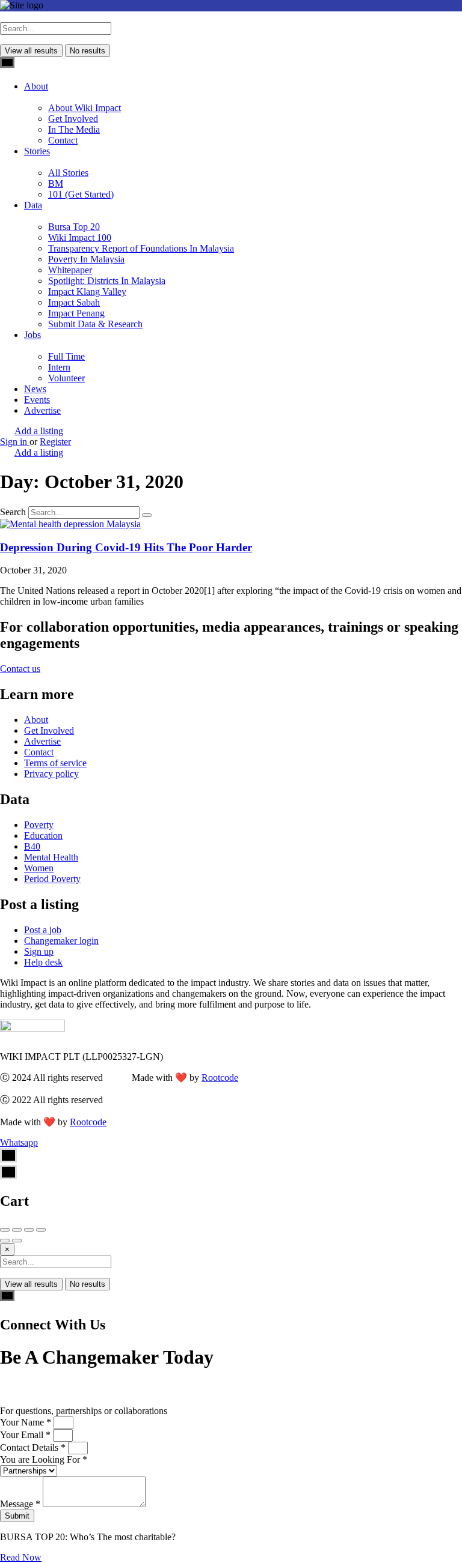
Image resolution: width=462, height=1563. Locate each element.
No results (87, 50)
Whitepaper (70, 270)
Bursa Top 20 (74, 227)
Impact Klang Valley (87, 291)
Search (13, 512)
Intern (59, 367)
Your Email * (26, 1435)
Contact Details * (34, 1447)
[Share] (17, 1230)
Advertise (42, 410)
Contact (63, 140)
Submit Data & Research (95, 324)
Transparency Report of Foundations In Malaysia (141, 248)
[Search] (147, 515)
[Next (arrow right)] (17, 1240)
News (35, 389)
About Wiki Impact (84, 108)
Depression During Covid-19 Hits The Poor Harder (126, 547)
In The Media (74, 129)
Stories (37, 151)
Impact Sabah (74, 302)
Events (37, 400)
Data (33, 205)
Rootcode (220, 1077)
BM (55, 183)
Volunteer (66, 378)
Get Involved (73, 118)
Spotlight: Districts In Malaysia (106, 281)
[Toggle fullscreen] (29, 1230)
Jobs (32, 335)
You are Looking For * (43, 1459)
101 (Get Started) (81, 194)
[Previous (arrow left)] (5, 1240)
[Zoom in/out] (41, 1230)
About (36, 86)
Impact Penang (76, 313)
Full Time (66, 356)
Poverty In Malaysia (86, 259)
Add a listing (38, 431)
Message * (21, 1504)
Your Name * (27, 1422)
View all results (31, 50)
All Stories (68, 173)
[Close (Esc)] (5, 1230)
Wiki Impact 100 (79, 237)
